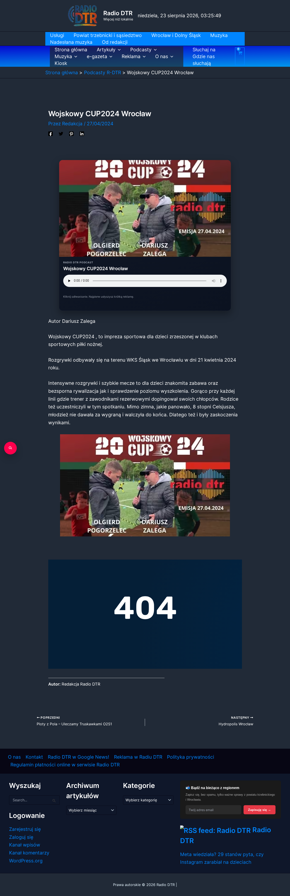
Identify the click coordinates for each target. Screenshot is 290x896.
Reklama (131, 56)
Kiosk (61, 63)
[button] (118, 49)
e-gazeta (97, 56)
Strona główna (71, 49)
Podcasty (141, 49)
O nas (161, 56)
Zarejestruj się (25, 829)
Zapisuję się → (259, 810)
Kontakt (34, 757)
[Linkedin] (82, 133)
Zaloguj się (21, 837)
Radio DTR (118, 13)
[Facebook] (50, 133)
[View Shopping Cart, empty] (240, 56)
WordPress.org (26, 861)
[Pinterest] (71, 133)
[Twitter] (61, 133)
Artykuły (106, 49)
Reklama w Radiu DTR (138, 757)
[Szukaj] (10, 448)
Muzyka (63, 56)
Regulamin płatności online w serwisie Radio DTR (65, 765)
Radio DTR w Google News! (78, 757)
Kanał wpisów (24, 845)
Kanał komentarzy (29, 853)
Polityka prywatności (190, 757)
